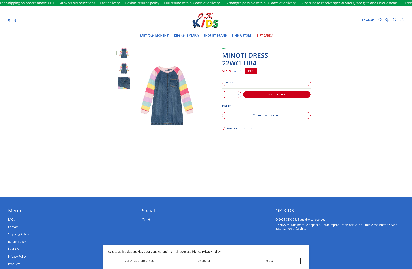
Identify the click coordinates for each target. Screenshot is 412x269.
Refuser (269, 261)
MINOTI (226, 48)
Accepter (204, 261)
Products (14, 264)
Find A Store (16, 249)
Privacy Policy (211, 252)
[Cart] (402, 20)
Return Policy (17, 242)
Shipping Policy (18, 234)
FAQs (11, 219)
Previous (133, 96)
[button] (394, 20)
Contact (13, 227)
